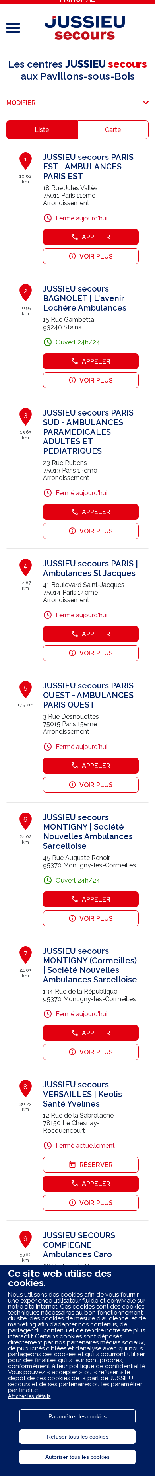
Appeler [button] (96, 237)
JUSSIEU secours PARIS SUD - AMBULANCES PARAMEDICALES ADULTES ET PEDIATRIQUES (88, 432)
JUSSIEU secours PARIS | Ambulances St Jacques (90, 568)
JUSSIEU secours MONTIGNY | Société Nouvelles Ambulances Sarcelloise (88, 832)
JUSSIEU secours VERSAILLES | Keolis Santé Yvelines (82, 1094)
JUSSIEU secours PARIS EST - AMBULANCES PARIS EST (88, 166)
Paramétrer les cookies (77, 1416)
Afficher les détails (29, 1396)
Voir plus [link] (96, 256)
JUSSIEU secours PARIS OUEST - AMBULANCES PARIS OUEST (88, 695)
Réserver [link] (96, 1165)
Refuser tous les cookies (77, 1436)
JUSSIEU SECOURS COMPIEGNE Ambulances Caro (79, 1245)
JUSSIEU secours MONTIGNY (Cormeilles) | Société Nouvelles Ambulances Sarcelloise (90, 965)
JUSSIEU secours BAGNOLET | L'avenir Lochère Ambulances (84, 298)
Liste (42, 130)
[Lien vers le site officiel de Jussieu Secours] (85, 28)
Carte (113, 130)
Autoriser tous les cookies (77, 1457)
